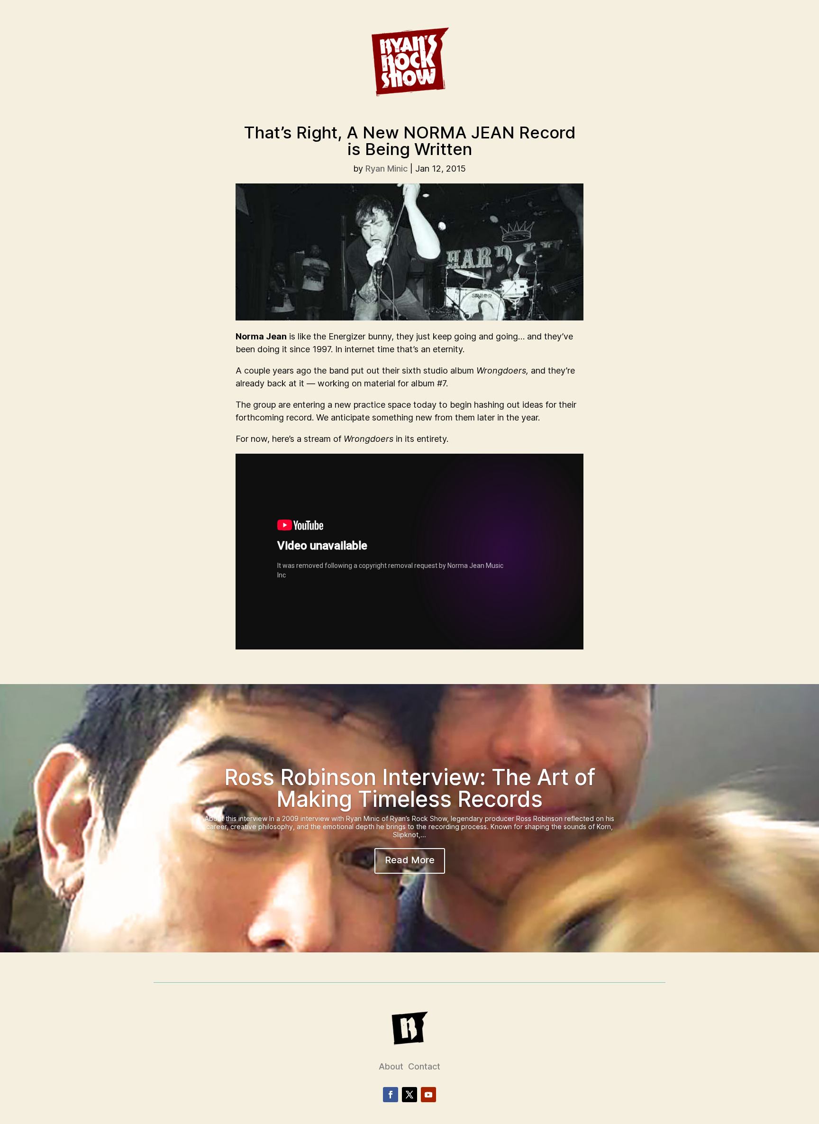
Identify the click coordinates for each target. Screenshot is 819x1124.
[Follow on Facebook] (390, 1094)
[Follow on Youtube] (428, 1094)
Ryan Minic (386, 169)
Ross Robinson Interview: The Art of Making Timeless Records (409, 788)
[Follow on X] (409, 1094)
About (391, 1066)
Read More (410, 860)
